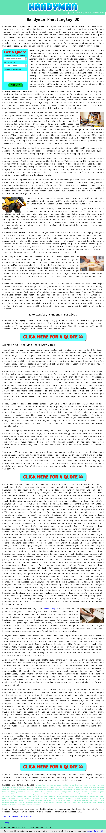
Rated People (51, 609)
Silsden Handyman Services (22, 794)
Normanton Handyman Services (76, 789)
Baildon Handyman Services (85, 798)
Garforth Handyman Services (43, 796)
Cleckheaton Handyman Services (84, 800)
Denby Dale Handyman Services (47, 792)
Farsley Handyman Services (30, 802)
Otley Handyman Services (12, 798)
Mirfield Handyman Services (29, 805)
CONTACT (79, 13)
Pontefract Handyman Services (73, 794)
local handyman (50, 631)
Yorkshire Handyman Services (84, 802)
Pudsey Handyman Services (66, 796)
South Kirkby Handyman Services (57, 800)
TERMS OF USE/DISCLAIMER (94, 13)
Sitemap (5, 823)
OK (102, 831)
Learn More (92, 831)
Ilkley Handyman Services (21, 796)
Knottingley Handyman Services (48, 785)
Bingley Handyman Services (22, 792)
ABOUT (72, 13)
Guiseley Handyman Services (46, 787)
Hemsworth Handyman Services (30, 800)
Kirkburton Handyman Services (75, 785)
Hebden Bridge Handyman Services (56, 802)
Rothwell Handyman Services (22, 789)
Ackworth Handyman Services (22, 787)
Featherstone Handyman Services (49, 789)
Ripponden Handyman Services (47, 794)
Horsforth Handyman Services (70, 787)
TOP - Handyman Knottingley (17, 817)
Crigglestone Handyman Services (75, 792)
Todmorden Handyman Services (60, 798)
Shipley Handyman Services (36, 798)
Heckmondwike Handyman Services (90, 796)
